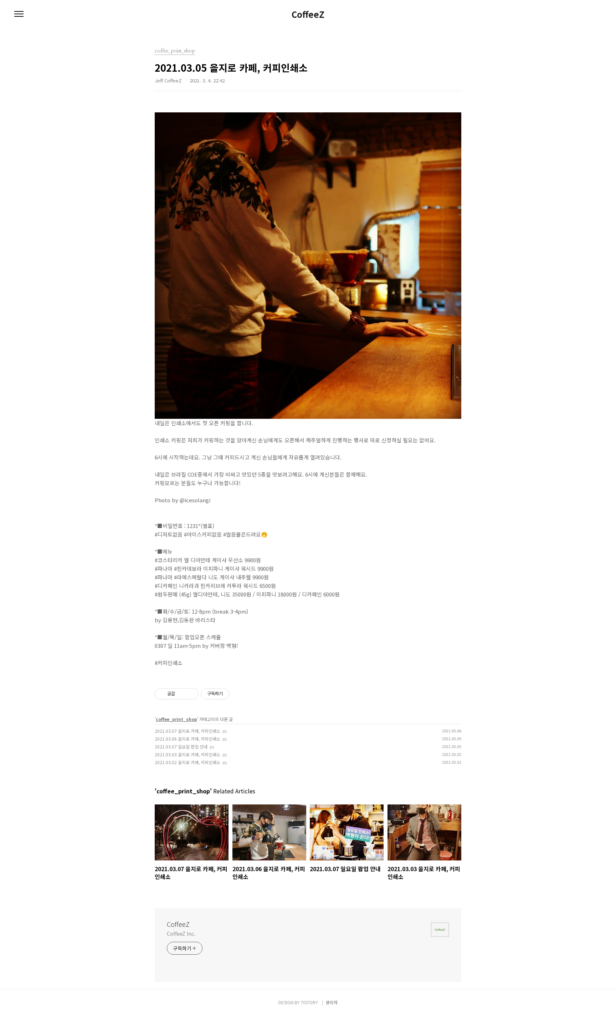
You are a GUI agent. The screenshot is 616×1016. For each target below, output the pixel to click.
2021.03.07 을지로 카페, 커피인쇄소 (187, 731)
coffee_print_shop (176, 719)
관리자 (332, 1002)
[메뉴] (19, 14)
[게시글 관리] (190, 694)
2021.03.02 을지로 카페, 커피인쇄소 (187, 762)
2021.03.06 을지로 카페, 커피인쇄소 (187, 739)
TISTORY (309, 1002)
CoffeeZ (308, 14)
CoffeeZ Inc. (181, 933)
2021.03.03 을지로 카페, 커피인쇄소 (187, 754)
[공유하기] (181, 694)
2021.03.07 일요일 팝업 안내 (181, 746)
